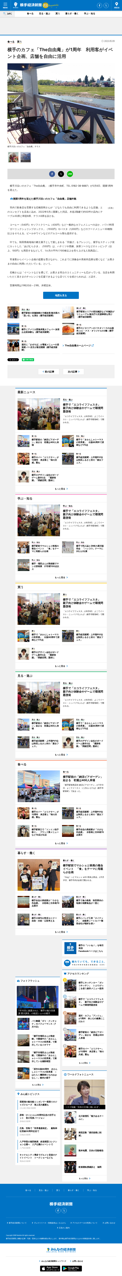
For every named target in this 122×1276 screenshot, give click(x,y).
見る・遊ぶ (44, 13)
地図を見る (61, 295)
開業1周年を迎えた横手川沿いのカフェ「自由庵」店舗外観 (44, 198)
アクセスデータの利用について (84, 1223)
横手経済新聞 (27, 5)
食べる (30, 13)
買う (57, 13)
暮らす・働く (72, 13)
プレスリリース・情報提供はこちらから (50, 1223)
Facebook (99, 5)
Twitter (106, 5)
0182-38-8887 (79, 185)
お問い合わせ (110, 1223)
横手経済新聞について (18, 1223)
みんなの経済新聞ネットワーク (61, 1250)
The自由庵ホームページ (78, 345)
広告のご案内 (64, 1228)
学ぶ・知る (89, 13)
